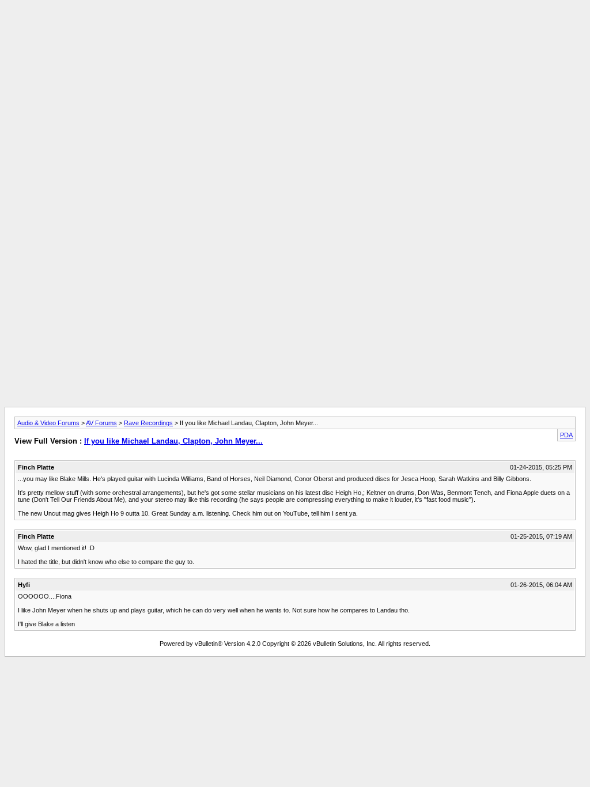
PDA (566, 435)
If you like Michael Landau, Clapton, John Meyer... (173, 441)
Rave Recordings (148, 422)
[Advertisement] (295, 30)
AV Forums (101, 422)
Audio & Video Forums (48, 422)
